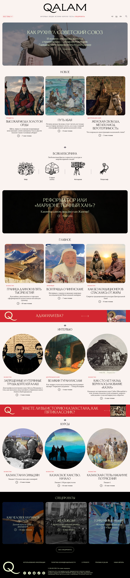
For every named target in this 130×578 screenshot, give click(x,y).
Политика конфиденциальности (63, 562)
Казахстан (10, 285)
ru (116, 16)
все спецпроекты (65, 549)
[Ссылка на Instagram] (24, 574)
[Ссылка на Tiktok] (38, 574)
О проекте (85, 562)
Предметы (10, 118)
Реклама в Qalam (101, 562)
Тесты (71, 16)
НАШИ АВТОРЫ (119, 562)
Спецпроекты (80, 16)
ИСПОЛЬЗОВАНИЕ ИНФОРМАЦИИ (34, 562)
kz (112, 16)
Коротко (65, 16)
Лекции (51, 16)
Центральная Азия (94, 118)
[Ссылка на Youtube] (34, 574)
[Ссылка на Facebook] (29, 574)
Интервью (44, 16)
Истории (58, 16)
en (121, 16)
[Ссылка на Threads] (43, 574)
